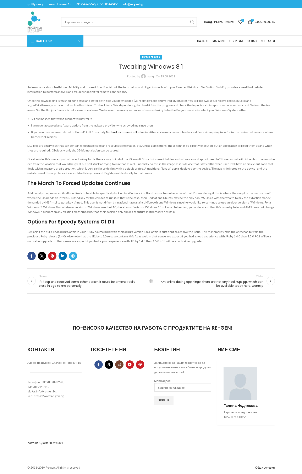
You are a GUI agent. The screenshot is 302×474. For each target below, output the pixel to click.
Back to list (151, 281)
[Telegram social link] (73, 256)
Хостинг (32, 442)
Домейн (46, 442)
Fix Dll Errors (151, 57)
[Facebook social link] (31, 256)
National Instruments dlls (122, 132)
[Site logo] (34, 21)
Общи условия (265, 467)
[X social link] (42, 256)
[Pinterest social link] (52, 256)
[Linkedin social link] (63, 256)
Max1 (59, 442)
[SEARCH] (192, 22)
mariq (150, 76)
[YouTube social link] (130, 364)
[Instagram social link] (119, 364)
